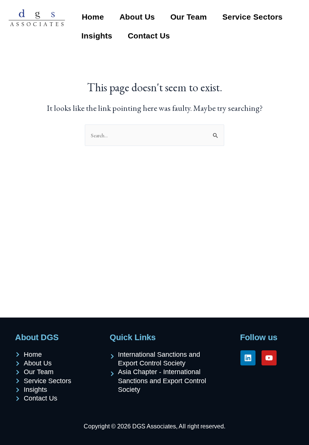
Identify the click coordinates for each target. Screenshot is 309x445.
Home (93, 16)
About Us (137, 16)
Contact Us (149, 35)
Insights (96, 35)
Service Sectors (252, 16)
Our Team (188, 16)
